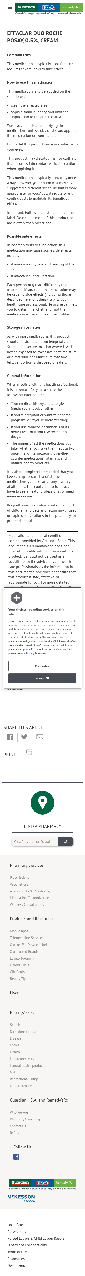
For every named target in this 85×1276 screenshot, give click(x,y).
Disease (15, 1038)
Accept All (42, 678)
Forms (14, 1045)
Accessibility (17, 1231)
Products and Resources (31, 918)
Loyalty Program (22, 958)
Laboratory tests (22, 1058)
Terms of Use (17, 1252)
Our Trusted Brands (24, 951)
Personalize (42, 665)
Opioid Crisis (19, 965)
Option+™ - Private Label (28, 944)
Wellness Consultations (27, 904)
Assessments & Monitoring (30, 891)
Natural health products (27, 1065)
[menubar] (16, 1156)
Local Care (15, 1224)
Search (15, 1025)
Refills (14, 1133)
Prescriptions (19, 877)
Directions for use (23, 1031)
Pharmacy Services (27, 865)
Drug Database (21, 1086)
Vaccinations (19, 884)
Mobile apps (19, 931)
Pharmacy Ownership (25, 1119)
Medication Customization (29, 897)
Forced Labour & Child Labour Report (36, 1238)
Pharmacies (16, 1258)
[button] (10, 737)
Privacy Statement (36, 653)
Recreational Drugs (24, 1079)
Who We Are (19, 1112)
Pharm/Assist (22, 1012)
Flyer (14, 992)
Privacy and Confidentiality (27, 1245)
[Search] (65, 841)
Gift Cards (17, 971)
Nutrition (16, 1072)
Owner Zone (17, 1265)
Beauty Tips (18, 978)
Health (15, 1052)
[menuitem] (16, 1157)
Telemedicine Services (26, 938)
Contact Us (18, 1126)
